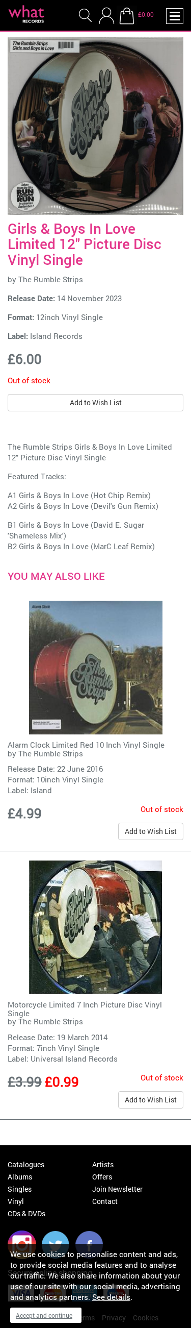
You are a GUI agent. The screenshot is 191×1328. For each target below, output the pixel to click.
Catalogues (26, 1164)
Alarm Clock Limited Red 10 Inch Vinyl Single (86, 745)
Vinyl (16, 1201)
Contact (105, 1201)
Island (41, 790)
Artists (103, 1164)
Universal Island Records (74, 1058)
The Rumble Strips (50, 279)
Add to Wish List (96, 402)
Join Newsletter (117, 1189)
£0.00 (146, 14)
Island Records (56, 336)
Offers (102, 1177)
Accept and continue (44, 1315)
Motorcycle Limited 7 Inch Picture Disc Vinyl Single (85, 1008)
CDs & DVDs (26, 1213)
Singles (20, 1189)
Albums (20, 1177)
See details (111, 1297)
